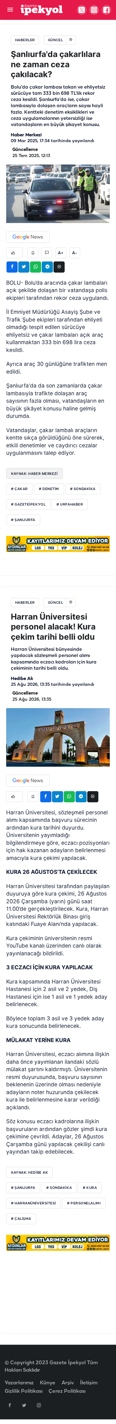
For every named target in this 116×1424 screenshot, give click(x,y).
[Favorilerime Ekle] (33, 253)
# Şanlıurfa (23, 1188)
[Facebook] (10, 1405)
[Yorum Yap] (46, 253)
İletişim (88, 1383)
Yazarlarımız (19, 1383)
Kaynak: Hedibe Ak (29, 1172)
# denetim (49, 489)
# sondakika (83, 489)
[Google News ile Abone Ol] (27, 237)
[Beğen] (14, 253)
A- (74, 253)
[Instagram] (39, 1405)
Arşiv (68, 1383)
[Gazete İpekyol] (41, 9)
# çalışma (21, 1219)
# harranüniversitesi (33, 1203)
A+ (60, 253)
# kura (90, 1188)
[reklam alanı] (58, 544)
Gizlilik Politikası (23, 1391)
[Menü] (10, 10)
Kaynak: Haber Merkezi (34, 473)
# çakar (19, 489)
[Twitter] (24, 1405)
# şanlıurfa (23, 520)
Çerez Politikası (67, 1391)
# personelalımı (84, 1203)
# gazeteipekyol (28, 504)
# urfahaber (70, 504)
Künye (47, 1383)
